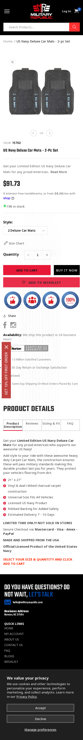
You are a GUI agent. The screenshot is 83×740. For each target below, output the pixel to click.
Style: (8, 222)
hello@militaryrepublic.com (28, 602)
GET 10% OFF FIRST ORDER (6, 373)
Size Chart (16, 243)
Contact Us (13, 645)
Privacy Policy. (26, 696)
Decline (40, 719)
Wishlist (11, 661)
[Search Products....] (74, 27)
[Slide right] (49, 133)
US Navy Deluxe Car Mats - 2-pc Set (43, 41)
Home (8, 41)
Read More (58, 172)
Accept (40, 708)
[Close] (6, 347)
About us (11, 639)
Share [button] (12, 316)
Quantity (11, 254)
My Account (14, 633)
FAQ (7, 650)
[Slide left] (33, 133)
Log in (66, 11)
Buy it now (66, 270)
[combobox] (41, 27)
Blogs (9, 656)
